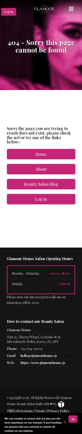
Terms (40, 411)
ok (73, 419)
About (41, 169)
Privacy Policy (58, 411)
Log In (8, 12)
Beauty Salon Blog (41, 184)
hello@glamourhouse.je (38, 356)
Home (41, 154)
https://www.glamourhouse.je (42, 363)
